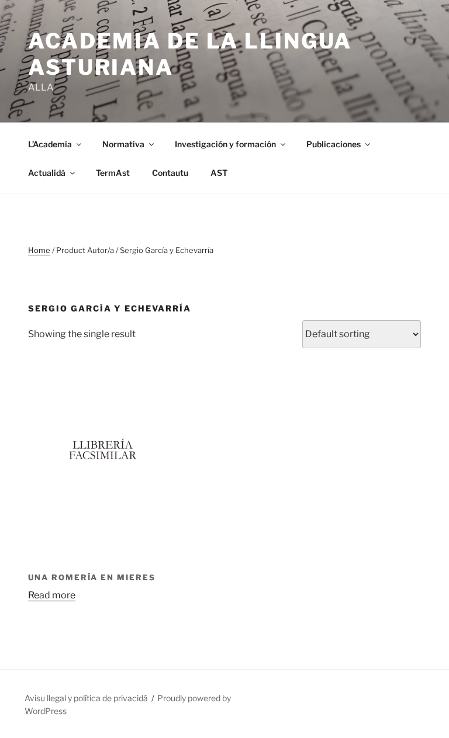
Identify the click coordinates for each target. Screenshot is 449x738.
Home (39, 250)
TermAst (113, 173)
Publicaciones (333, 144)
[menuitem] (218, 172)
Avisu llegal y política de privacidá (86, 698)
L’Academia (50, 144)
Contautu (170, 173)
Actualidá (46, 173)
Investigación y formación (225, 144)
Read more (51, 595)
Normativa (123, 144)
